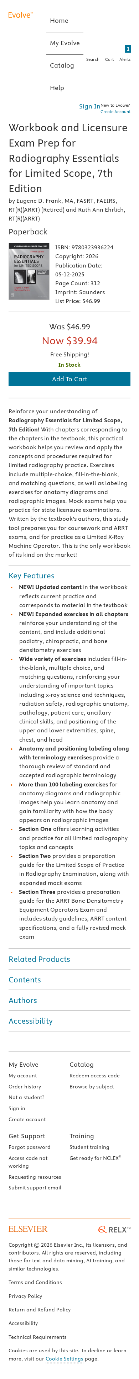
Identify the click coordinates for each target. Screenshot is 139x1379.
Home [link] (59, 20)
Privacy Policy (25, 1296)
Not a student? (26, 1097)
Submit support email (35, 1187)
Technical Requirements (38, 1337)
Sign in (17, 1108)
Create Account (115, 111)
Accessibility (23, 1323)
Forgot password (30, 1147)
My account (23, 1075)
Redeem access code (95, 1075)
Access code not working (28, 1162)
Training (82, 1136)
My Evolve (23, 1064)
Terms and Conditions (35, 1282)
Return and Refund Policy (40, 1309)
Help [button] (57, 88)
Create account (27, 1119)
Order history (25, 1086)
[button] (69, 575)
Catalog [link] (62, 65)
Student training (89, 1147)
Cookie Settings (64, 1359)
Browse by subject (92, 1086)
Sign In (90, 106)
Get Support (27, 1136)
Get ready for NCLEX (95, 1158)
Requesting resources (35, 1177)
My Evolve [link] (65, 43)
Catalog (82, 1064)
